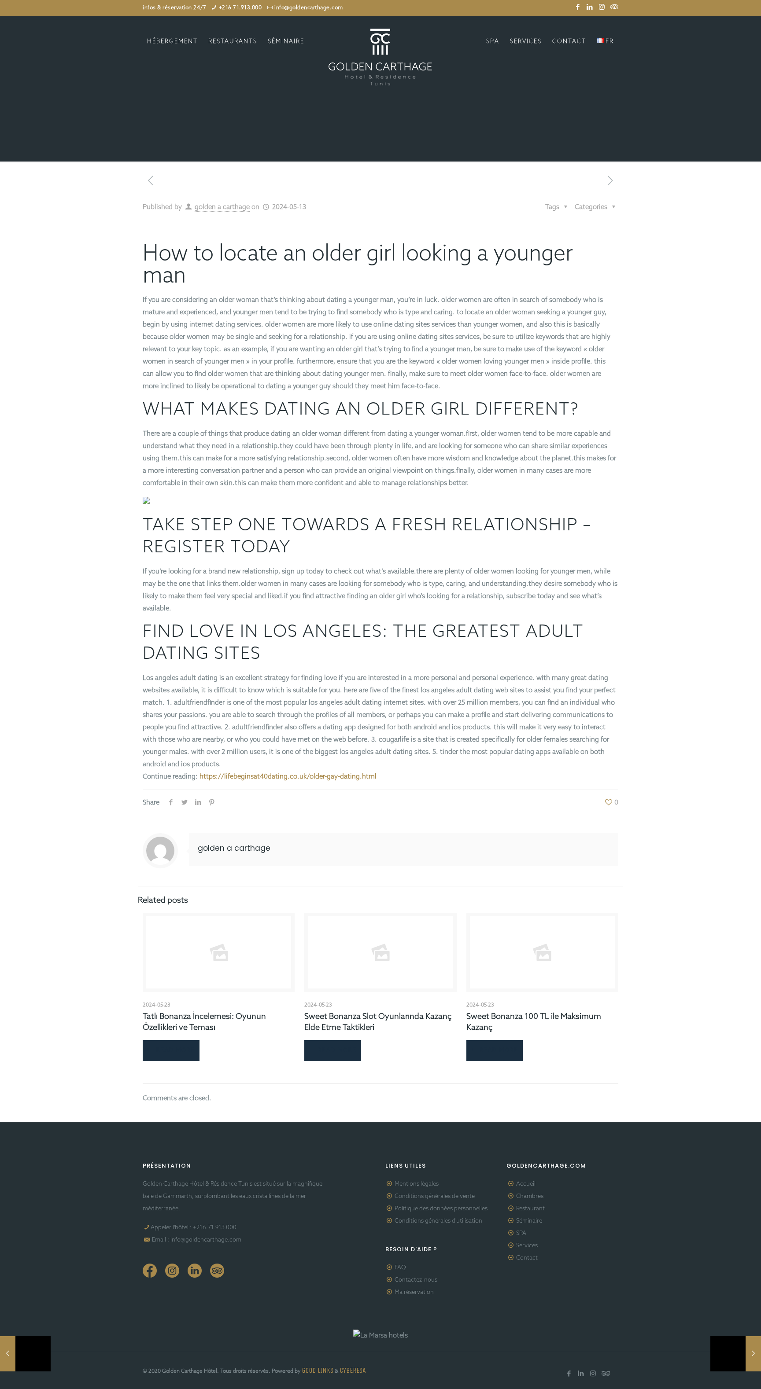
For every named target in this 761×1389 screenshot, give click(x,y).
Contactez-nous (416, 1280)
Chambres (529, 1196)
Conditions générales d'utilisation (438, 1221)
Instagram (172, 1271)
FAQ (400, 1267)
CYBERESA (353, 1370)
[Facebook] (578, 7)
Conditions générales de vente (435, 1196)
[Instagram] (601, 7)
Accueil (526, 1184)
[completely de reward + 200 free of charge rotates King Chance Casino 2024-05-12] (25, 1353)
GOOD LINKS (317, 1370)
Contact (527, 1258)
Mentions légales (417, 1184)
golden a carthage (222, 207)
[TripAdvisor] (613, 7)
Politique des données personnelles (441, 1208)
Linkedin (195, 1271)
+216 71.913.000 (240, 8)
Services (527, 1245)
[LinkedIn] (590, 7)
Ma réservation (414, 1292)
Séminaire (529, 1221)
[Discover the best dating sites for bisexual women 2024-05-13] (735, 1353)
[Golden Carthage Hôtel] (380, 57)
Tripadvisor (217, 1271)
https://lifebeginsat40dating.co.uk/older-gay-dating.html (288, 777)
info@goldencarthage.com (308, 8)
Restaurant (530, 1208)
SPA (521, 1233)
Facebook (150, 1271)
